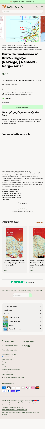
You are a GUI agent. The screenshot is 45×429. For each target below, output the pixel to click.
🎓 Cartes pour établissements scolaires (13, 377)
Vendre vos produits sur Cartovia (11, 369)
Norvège (11, 119)
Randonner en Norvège (9, 123)
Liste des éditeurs (7, 372)
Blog (3, 364)
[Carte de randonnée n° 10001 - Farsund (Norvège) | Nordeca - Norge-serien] (15, 249)
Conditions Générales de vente (12, 407)
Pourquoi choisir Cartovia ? (9, 354)
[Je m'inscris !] (30, 295)
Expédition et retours (8, 367)
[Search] (41, 11)
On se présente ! (6, 362)
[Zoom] (36, 39)
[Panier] (37, 7)
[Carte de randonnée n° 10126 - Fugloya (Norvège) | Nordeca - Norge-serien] (22, 147)
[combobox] (22, 11)
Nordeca (4, 119)
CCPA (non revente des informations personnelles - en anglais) (20, 413)
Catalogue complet (7, 374)
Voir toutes (39, 222)
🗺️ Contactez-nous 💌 (8, 356)
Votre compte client (7, 359)
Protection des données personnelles (14, 409)
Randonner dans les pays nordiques (28, 121)
